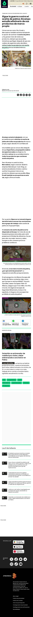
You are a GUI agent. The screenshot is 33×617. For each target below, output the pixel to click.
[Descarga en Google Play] (18, 543)
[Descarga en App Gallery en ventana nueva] (18, 553)
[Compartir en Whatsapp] (23, 95)
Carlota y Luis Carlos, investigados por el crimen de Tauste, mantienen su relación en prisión (19, 491)
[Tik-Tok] (16, 565)
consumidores (12, 380)
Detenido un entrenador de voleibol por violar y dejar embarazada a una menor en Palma (19, 498)
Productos (6, 386)
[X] (18, 95)
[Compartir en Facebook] (20, 95)
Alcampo (26, 383)
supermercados (16, 383)
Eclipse (20, 6)
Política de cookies (18, 600)
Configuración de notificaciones (21, 607)
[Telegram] (25, 560)
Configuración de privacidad (20, 605)
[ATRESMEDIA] (16, 576)
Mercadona (6, 383)
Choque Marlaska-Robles (21, 1)
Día (4, 380)
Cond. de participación (19, 602)
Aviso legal (15, 596)
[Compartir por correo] (29, 95)
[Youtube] (21, 565)
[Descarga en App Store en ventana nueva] (18, 548)
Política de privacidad (18, 598)
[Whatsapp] (20, 560)
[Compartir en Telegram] (26, 95)
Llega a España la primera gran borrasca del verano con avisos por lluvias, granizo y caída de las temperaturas (19, 483)
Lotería (26, 6)
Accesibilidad (16, 609)
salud (19, 380)
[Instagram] (11, 565)
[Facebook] (16, 560)
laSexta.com (5, 89)
